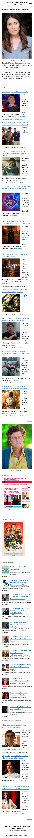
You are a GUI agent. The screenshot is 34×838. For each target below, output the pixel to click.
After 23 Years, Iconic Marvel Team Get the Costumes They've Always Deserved (15, 124)
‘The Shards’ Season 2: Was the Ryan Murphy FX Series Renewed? (14, 726)
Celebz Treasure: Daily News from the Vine (17, 827)
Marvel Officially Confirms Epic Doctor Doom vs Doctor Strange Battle (14, 291)
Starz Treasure (21, 509)
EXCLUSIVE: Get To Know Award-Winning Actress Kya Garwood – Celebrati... (19, 681)
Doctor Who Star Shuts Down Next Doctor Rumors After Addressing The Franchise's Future (16, 188)
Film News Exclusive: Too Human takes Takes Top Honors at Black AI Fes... (19, 582)
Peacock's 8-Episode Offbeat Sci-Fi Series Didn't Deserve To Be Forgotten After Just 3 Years (16, 153)
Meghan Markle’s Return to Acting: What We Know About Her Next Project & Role (15, 788)
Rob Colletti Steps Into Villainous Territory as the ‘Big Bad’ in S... (20, 625)
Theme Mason (29, 819)
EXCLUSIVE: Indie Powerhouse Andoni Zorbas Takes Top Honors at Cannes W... (20, 596)
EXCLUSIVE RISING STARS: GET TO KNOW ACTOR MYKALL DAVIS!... (19, 611)
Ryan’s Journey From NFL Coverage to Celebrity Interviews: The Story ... (18, 695)
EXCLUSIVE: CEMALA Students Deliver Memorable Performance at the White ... (20, 653)
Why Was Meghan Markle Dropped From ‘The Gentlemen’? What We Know (15, 757)
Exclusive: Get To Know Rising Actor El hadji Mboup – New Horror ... (20, 667)
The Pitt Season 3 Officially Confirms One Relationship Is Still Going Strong (15, 319)
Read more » (21, 116)
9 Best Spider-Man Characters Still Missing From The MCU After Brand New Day (15, 353)
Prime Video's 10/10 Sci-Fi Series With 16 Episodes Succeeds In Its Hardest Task (15, 387)
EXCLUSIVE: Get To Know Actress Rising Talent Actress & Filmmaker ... (21, 639)
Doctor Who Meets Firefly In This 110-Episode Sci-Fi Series (14, 256)
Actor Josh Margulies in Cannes (17, 470)
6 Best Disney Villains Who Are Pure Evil (15, 92)
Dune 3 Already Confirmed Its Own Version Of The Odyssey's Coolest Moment (16, 223)
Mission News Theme (11, 835)
